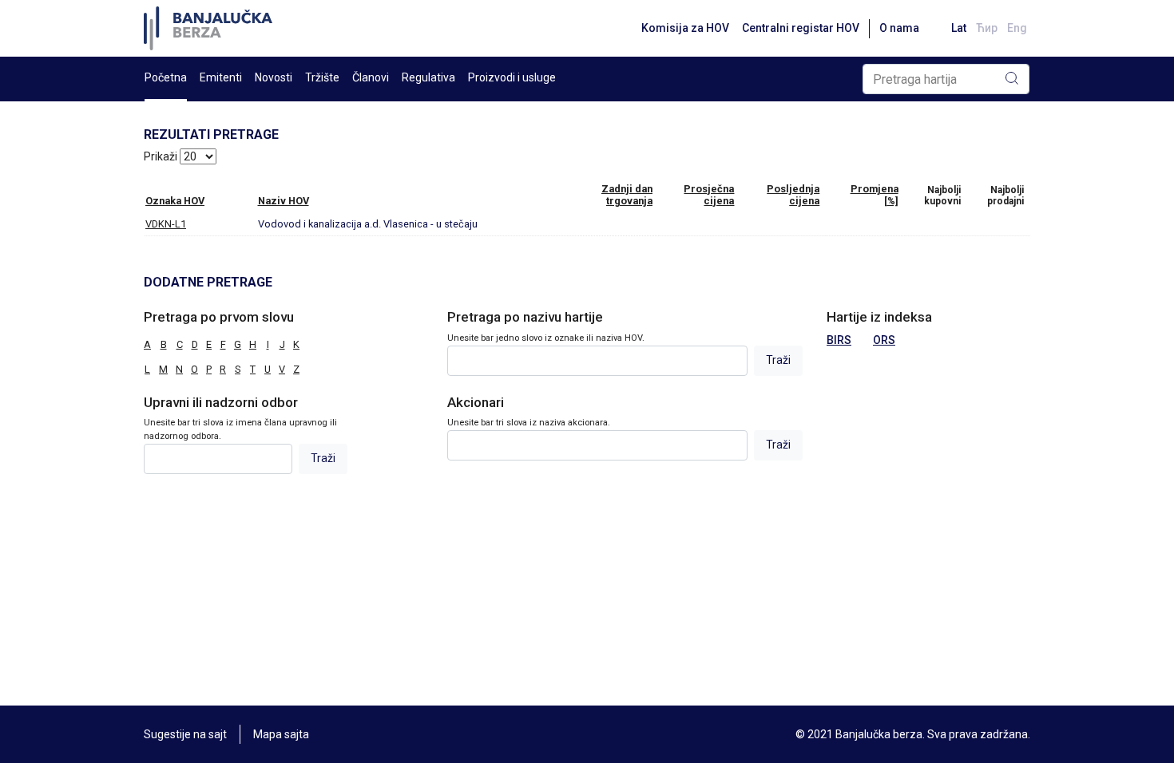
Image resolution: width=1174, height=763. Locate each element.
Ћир (987, 28)
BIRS (839, 340)
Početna (166, 77)
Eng (1017, 28)
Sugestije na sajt (185, 734)
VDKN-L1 (165, 224)
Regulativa (428, 77)
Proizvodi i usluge (512, 77)
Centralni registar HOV (800, 28)
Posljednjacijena (793, 195)
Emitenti (221, 77)
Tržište (322, 77)
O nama (899, 28)
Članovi (370, 77)
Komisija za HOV (685, 28)
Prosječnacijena (709, 195)
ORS (884, 340)
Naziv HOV (283, 201)
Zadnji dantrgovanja (626, 195)
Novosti (273, 77)
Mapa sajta (281, 734)
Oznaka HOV (174, 201)
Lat (958, 28)
